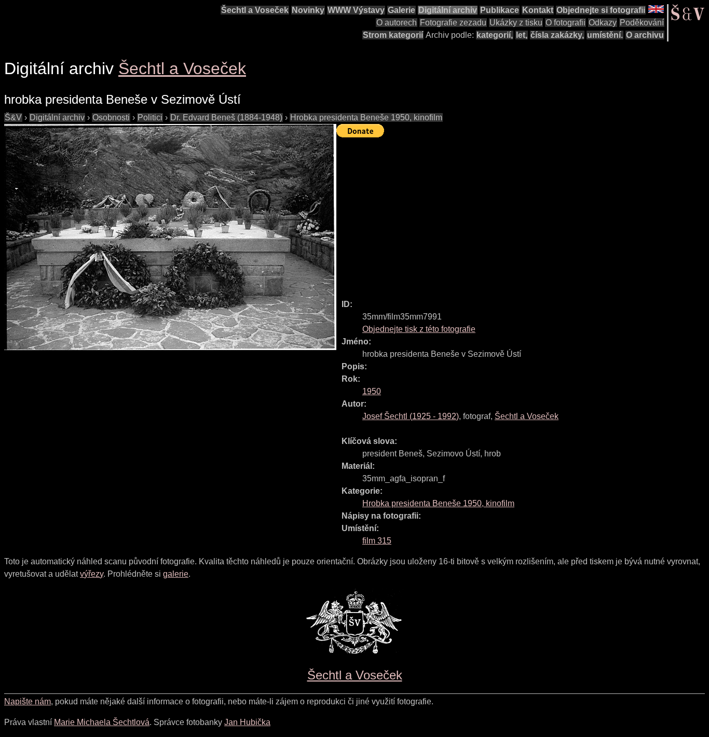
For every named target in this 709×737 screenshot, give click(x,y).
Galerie (401, 10)
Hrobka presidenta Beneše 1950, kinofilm (366, 117)
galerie (175, 573)
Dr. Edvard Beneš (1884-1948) (226, 117)
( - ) (410, 416)
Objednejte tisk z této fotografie (418, 329)
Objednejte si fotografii (600, 10)
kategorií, (494, 35)
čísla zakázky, (557, 35)
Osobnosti (111, 117)
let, (521, 35)
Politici (150, 117)
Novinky (308, 10)
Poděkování (642, 22)
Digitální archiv (447, 10)
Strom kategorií (393, 35)
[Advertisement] (522, 213)
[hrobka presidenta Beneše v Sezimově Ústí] (170, 237)
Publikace (499, 10)
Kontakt (537, 10)
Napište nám (27, 701)
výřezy (91, 573)
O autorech (396, 22)
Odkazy (603, 22)
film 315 (376, 540)
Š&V (13, 117)
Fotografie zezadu (453, 22)
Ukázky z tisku (515, 22)
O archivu (645, 35)
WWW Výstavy (356, 10)
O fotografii (565, 22)
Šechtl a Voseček (255, 10)
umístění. (605, 35)
